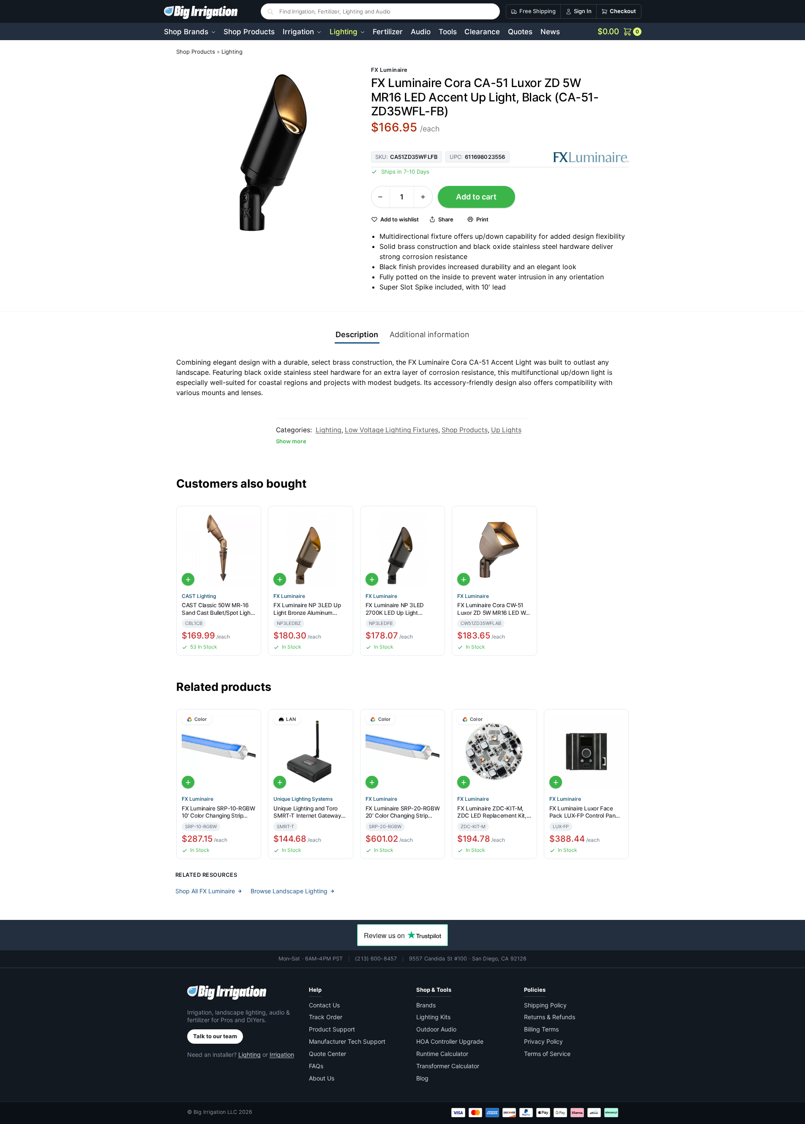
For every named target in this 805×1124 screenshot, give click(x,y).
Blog (422, 1078)
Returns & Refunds (549, 1016)
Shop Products (195, 51)
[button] (619, 31)
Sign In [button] (583, 11)
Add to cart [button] (188, 579)
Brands (426, 1005)
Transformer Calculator (447, 1065)
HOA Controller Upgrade (449, 1041)
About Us (321, 1078)
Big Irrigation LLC (215, 1112)
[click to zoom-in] (266, 154)
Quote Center (327, 1053)
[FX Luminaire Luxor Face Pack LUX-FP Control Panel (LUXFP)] (586, 751)
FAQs (316, 1065)
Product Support (332, 1029)
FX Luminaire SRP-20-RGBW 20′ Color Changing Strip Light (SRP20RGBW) (402, 812)
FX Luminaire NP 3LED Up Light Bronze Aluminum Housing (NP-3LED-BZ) (307, 609)
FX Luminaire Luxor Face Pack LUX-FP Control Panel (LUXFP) (584, 812)
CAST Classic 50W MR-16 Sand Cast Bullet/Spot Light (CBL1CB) (217, 609)
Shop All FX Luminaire (205, 891)
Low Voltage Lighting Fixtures (391, 430)
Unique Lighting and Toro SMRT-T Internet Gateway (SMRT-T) (307, 812)
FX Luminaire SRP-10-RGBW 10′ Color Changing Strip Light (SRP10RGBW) (218, 812)
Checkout (623, 11)
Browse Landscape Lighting (289, 891)
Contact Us (324, 1005)
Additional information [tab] (429, 334)
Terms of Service (547, 1053)
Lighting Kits (433, 1016)
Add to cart (476, 196)
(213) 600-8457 (376, 958)
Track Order (325, 1016)
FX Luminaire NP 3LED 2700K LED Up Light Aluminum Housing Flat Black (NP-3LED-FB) (395, 609)
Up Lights (506, 430)
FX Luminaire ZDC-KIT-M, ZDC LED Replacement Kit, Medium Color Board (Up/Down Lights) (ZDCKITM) (491, 812)
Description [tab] (357, 334)
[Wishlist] (251, 518)
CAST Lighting (199, 596)
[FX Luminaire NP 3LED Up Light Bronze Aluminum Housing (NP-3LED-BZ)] (310, 548)
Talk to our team (215, 1036)
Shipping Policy (545, 1005)
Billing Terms (541, 1029)
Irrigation (282, 1054)
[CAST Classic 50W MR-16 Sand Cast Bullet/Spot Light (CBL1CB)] (219, 548)
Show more (291, 441)
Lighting (232, 51)
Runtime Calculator (442, 1053)
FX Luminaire (389, 69)
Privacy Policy (543, 1041)
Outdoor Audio (436, 1029)
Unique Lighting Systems (303, 799)
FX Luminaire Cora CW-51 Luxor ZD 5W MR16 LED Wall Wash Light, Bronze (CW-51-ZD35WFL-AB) (494, 609)
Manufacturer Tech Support (347, 1041)
